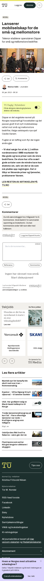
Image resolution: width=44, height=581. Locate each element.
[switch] (37, 107)
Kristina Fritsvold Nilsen (14, 480)
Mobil (5, 17)
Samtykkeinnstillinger (12, 522)
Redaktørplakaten (32, 542)
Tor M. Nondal (9, 490)
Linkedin (6, 507)
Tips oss (35, 465)
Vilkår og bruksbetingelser (15, 527)
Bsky (4, 512)
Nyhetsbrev (8, 517)
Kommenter (22, 78)
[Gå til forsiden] (4, 5)
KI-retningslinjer (10, 532)
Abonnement (8, 551)
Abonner (29, 5)
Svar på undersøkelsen (13, 576)
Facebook (7, 502)
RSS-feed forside (10, 497)
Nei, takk (31, 576)
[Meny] (39, 5)
